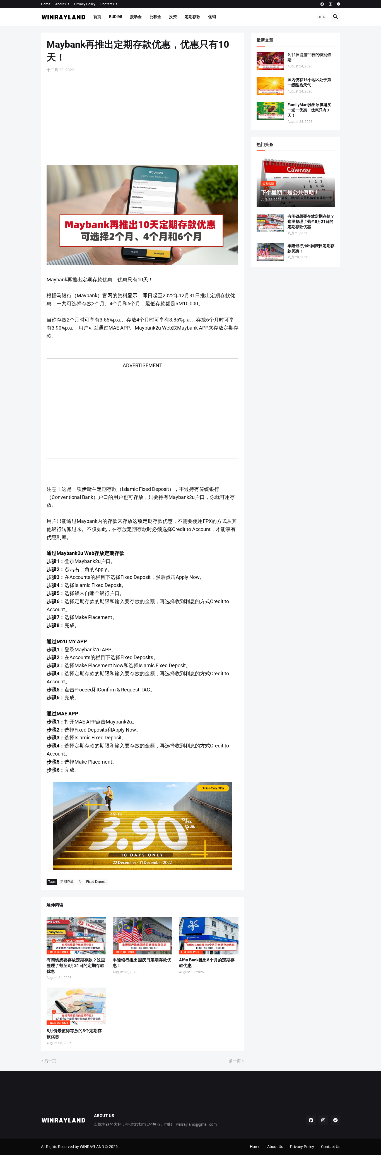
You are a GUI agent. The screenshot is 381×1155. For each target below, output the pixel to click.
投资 (173, 16)
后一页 (50, 1061)
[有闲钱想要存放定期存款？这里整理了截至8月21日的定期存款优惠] (270, 223)
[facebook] (322, 4)
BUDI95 (115, 16)
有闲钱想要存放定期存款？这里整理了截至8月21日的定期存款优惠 (76, 965)
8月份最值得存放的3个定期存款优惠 (74, 1033)
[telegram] (338, 4)
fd (79, 882)
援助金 (136, 16)
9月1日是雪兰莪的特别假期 (309, 57)
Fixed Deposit (96, 882)
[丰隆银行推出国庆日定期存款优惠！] (270, 252)
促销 (212, 16)
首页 (97, 16)
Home (45, 4)
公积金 (155, 16)
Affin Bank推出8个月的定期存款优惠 (207, 962)
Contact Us (108, 4)
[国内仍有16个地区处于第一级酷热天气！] (270, 86)
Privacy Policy (84, 4)
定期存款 (192, 16)
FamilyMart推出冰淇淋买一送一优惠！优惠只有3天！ (309, 110)
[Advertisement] (142, 119)
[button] (322, 17)
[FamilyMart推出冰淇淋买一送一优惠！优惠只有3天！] (270, 111)
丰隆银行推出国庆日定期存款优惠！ (142, 962)
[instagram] (330, 4)
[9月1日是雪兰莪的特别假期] (270, 61)
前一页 (235, 1061)
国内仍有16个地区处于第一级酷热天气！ (309, 82)
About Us (62, 4)
